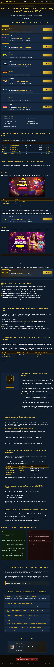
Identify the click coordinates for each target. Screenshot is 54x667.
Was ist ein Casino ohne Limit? (9, 118)
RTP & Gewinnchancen (32, 119)
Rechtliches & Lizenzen (7, 123)
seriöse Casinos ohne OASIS (9, 140)
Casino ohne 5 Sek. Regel (35, 1)
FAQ (29, 124)
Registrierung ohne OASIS (32, 118)
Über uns (50, 1)
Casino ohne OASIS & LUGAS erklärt (10, 121)
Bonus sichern (48, 29)
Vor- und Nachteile (31, 121)
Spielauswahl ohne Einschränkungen (10, 124)
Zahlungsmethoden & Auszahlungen (10, 126)
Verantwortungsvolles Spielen (33, 123)
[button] (27, 596)
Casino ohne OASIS (44, 1)
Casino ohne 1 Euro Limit (25, 1)
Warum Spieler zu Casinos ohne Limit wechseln (11, 119)
